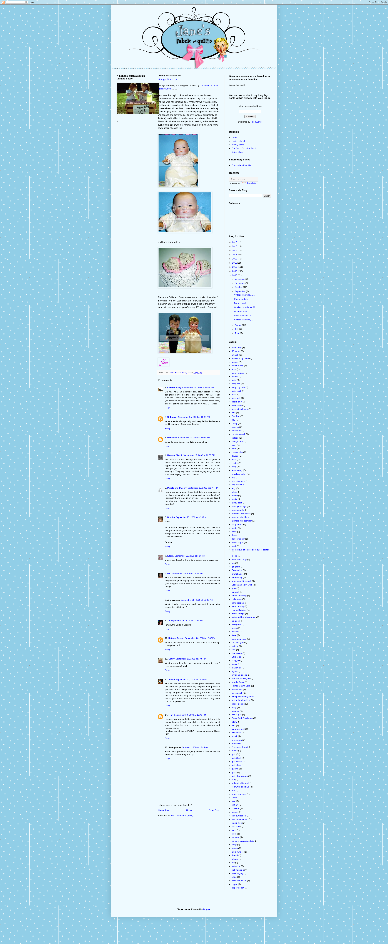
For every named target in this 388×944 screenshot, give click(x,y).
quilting (235, 768)
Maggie (235, 660)
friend (234, 556)
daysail (235, 456)
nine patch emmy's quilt (243, 696)
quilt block (236, 758)
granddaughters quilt (241, 581)
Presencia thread (240, 747)
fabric (234, 492)
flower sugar (237, 542)
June (237, 333)
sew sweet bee (239, 815)
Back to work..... (241, 303)
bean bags (237, 405)
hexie (234, 628)
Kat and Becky (176, 638)
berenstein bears (240, 409)
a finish (235, 355)
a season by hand (240, 358)
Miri (169, 573)
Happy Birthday (239, 610)
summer (235, 837)
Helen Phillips (238, 613)
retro (234, 790)
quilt (234, 754)
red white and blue (240, 787)
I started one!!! (241, 311)
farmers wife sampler (242, 521)
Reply (167, 408)
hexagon (236, 621)
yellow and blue (239, 880)
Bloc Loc (236, 416)
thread (235, 855)
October (239, 287)
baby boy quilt (238, 387)
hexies (235, 631)
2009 (235, 271)
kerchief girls (238, 642)
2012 (235, 258)
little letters (237, 653)
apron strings (238, 373)
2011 (234, 263)
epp (233, 477)
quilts (234, 772)
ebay (234, 466)
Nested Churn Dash (241, 686)
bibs (234, 412)
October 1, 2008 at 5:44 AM (195, 747)
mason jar (236, 667)
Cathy (172, 659)
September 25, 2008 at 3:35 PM (191, 517)
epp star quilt (238, 484)
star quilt (236, 826)
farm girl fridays (239, 506)
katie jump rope (239, 639)
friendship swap (239, 559)
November (240, 283)
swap (234, 844)
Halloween (237, 599)
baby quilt (236, 391)
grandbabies (238, 574)
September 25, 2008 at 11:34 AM (194, 437)
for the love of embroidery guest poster (250, 550)
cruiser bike (237, 452)
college (235, 438)
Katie (234, 635)
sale (234, 801)
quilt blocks (237, 761)
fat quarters (237, 524)
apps (234, 369)
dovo (234, 459)
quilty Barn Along (240, 776)
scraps (235, 812)
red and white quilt (240, 783)
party (234, 707)
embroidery (237, 470)
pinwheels (236, 732)
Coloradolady (174, 387)
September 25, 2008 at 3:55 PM (190, 556)
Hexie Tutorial (238, 141)
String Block (237, 152)
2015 (235, 246)
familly (235, 495)
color (234, 445)
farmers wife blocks (241, 517)
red (233, 779)
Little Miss (236, 657)
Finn (171, 715)
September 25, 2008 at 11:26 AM (198, 387)
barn (234, 394)
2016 (235, 242)
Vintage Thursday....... (169, 79)
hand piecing (238, 603)
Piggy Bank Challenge (242, 718)
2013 (235, 254)
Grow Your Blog (239, 595)
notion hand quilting (241, 700)
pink (234, 725)
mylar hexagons (239, 675)
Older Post (214, 810)
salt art (235, 805)
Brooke (171, 517)
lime (234, 649)
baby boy (236, 383)
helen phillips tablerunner (244, 617)
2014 (235, 250)
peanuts (235, 711)
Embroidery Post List (241, 165)
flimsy (234, 535)
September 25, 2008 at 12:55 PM (199, 455)
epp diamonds (238, 481)
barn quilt (236, 398)
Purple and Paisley (177, 488)
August (238, 325)
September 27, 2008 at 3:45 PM (191, 659)
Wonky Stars (238, 144)
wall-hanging (238, 870)
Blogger (207, 909)
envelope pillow (239, 474)
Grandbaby (237, 577)
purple (235, 750)
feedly (234, 528)
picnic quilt (237, 714)
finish (234, 531)
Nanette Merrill (174, 455)
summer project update (243, 841)
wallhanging (237, 873)
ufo (233, 862)
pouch (234, 736)
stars (234, 830)
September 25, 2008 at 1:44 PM (202, 488)
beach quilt (237, 401)
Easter (235, 463)
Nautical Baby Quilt (241, 678)
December (240, 279)
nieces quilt (237, 693)
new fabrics (237, 689)
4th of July (236, 347)
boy (233, 420)
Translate (251, 183)
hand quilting (238, 606)
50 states (236, 351)
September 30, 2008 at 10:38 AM (191, 679)
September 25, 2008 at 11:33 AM (194, 417)
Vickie (172, 679)
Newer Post (163, 810)
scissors (235, 808)
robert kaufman (239, 794)
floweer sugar (238, 539)
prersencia (237, 740)
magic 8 (235, 664)
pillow (234, 722)
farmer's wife (238, 510)
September (240, 291)
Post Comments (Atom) (182, 815)
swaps (235, 848)
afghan (235, 362)
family (234, 499)
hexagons (236, 624)
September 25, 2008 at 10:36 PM (197, 600)
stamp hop (237, 823)
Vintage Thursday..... (244, 319)
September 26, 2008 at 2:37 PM (200, 638)
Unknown (172, 417)
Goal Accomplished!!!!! (245, 307)
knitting (235, 646)
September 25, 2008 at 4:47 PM (187, 573)
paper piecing (238, 704)
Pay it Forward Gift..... (244, 315)
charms (235, 427)
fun (233, 563)
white (234, 877)
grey (234, 588)
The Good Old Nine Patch (244, 148)
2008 (235, 275)
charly (234, 423)
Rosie (234, 797)
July (237, 329)
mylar (234, 671)
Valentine (236, 866)
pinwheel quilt (238, 729)
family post (237, 502)
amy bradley (237, 365)
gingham (236, 566)
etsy (234, 488)
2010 (235, 267)
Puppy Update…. (242, 299)
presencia (236, 743)
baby (234, 380)
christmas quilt (238, 434)
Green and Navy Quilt (242, 585)
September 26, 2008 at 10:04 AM (187, 620)
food (234, 546)
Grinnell (235, 592)
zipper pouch (238, 888)
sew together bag (240, 819)
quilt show (236, 765)
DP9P (234, 137)
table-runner (237, 852)
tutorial (235, 859)
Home (189, 810)
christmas (236, 430)
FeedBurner (256, 122)
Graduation (237, 570)
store (234, 834)
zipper (234, 884)
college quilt (237, 441)
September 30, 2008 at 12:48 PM (190, 715)
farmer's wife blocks (241, 513)
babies (235, 376)
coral (234, 448)
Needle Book (238, 682)
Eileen (170, 556)
